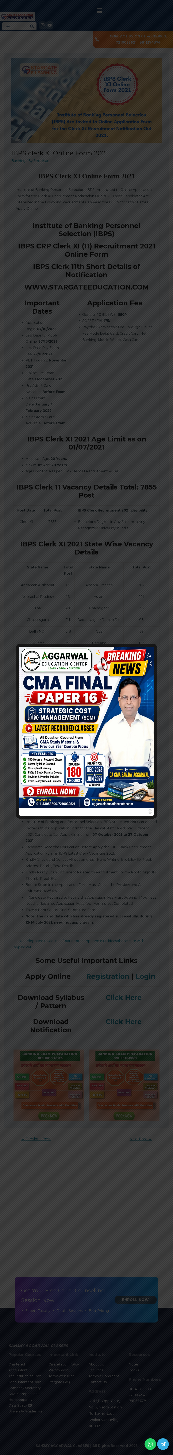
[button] (150, 1444)
